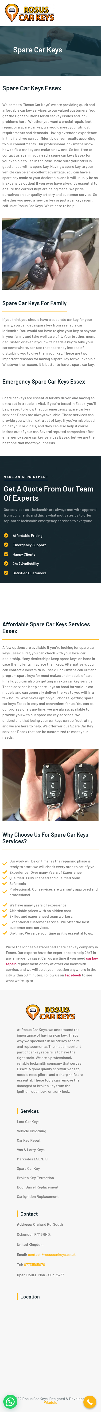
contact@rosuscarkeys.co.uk (52, 1254)
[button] (10, 1402)
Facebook (73, 975)
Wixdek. (50, 1402)
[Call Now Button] (89, 1402)
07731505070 (34, 1264)
